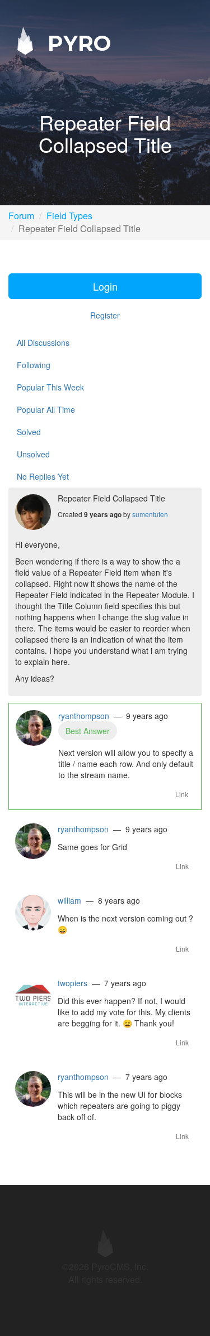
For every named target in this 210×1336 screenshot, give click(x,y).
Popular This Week (50, 387)
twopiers (72, 982)
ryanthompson (83, 715)
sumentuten (150, 514)
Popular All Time (46, 409)
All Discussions (43, 342)
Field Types (69, 215)
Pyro (76, 43)
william (69, 900)
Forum (21, 215)
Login (105, 286)
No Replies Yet (43, 476)
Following (33, 364)
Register (105, 315)
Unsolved (33, 454)
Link (181, 794)
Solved (29, 431)
